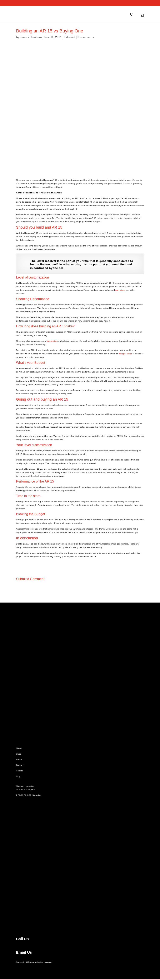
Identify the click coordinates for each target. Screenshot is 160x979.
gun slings (120, 290)
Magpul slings (125, 354)
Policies (19, 771)
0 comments (86, 37)
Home (19, 748)
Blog (18, 776)
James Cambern (31, 37)
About (19, 759)
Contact (20, 765)
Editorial (69, 37)
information (52, 341)
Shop (18, 754)
